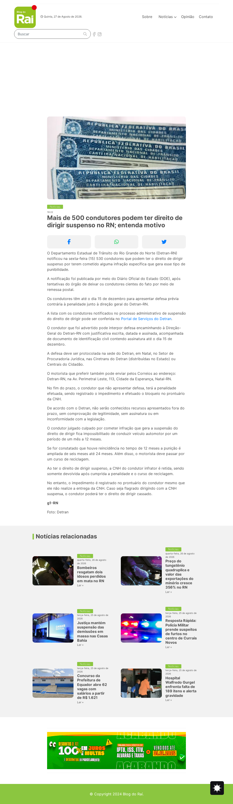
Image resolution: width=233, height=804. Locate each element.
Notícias (166, 16)
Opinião (187, 16)
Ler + (80, 585)
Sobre (147, 16)
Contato (206, 16)
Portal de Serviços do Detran (146, 318)
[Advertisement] (116, 77)
